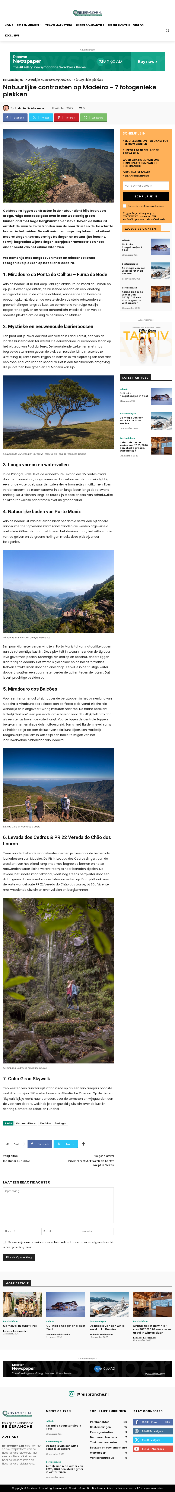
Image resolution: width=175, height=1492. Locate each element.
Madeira (45, 1123)
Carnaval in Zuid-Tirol (20, 1326)
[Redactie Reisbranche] (6, 108)
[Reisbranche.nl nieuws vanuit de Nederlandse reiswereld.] (87, 13)
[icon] (72, 1395)
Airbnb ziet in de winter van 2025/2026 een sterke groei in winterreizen (132, 297)
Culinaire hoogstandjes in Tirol (132, 246)
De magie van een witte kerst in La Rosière (134, 270)
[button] (167, 30)
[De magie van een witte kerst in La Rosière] (160, 270)
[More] (83, 1144)
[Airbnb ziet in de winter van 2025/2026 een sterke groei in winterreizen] (160, 294)
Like (167, 1422)
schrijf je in (145, 196)
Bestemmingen (13, 79)
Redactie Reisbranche (30, 108)
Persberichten (129, 287)
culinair (126, 240)
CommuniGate (26, 1123)
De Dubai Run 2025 (16, 1161)
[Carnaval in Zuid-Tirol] (22, 1304)
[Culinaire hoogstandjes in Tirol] (160, 247)
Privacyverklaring (153, 205)
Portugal (60, 1123)
